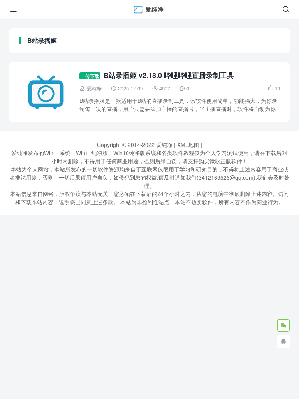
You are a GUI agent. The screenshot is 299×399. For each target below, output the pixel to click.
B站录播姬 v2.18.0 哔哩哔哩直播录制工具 (169, 75)
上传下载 (90, 75)
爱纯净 (94, 88)
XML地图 (188, 144)
